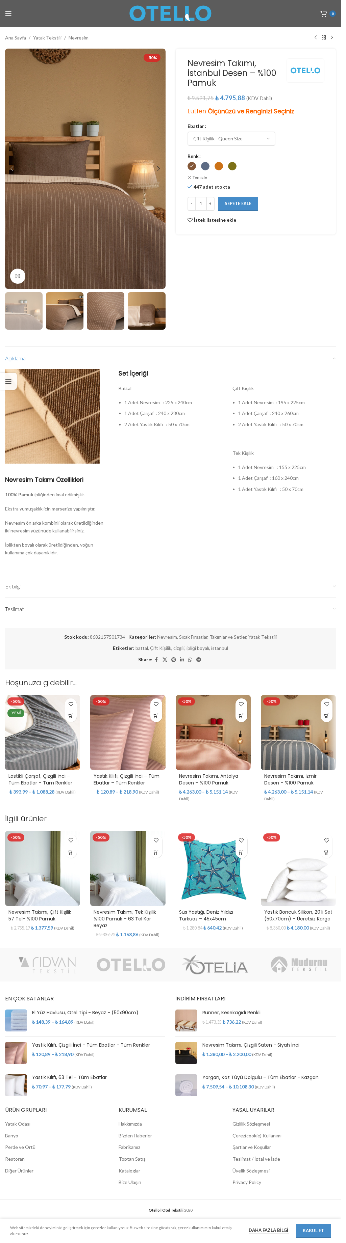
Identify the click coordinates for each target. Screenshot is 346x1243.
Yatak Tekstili (47, 37)
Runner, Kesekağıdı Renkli (231, 1013)
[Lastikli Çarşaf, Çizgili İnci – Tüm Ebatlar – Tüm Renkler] (42, 732)
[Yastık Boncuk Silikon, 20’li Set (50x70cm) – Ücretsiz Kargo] (298, 868)
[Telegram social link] (198, 659)
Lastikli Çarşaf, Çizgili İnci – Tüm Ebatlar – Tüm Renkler (40, 779)
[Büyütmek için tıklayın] (17, 276)
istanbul (219, 648)
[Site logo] (170, 13)
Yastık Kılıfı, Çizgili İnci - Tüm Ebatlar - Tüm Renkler (91, 1045)
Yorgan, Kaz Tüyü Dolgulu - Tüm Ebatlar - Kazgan (260, 1077)
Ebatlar (196, 126)
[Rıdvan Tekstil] (47, 965)
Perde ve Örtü (20, 1147)
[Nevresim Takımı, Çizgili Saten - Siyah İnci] (186, 1053)
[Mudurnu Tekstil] (299, 965)
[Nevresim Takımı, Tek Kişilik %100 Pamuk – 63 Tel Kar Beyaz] (127, 868)
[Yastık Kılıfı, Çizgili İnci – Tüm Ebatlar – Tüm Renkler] (127, 732)
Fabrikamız (129, 1147)
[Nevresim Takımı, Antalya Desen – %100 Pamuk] (213, 732)
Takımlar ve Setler (227, 637)
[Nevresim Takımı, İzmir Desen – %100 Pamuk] (298, 732)
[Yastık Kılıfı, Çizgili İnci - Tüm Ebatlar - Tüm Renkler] (16, 1053)
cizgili (178, 648)
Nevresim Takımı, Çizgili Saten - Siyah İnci (250, 1045)
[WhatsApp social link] (190, 659)
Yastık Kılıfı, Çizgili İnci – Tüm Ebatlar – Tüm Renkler (126, 779)
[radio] (192, 166)
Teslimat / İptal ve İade (256, 1159)
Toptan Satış (132, 1159)
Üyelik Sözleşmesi (251, 1170)
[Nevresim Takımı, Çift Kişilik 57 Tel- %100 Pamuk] (42, 868)
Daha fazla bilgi (269, 1230)
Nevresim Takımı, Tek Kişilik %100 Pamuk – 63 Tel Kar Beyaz (125, 919)
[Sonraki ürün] (332, 38)
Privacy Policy (246, 1182)
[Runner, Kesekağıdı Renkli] (186, 1020)
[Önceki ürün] (316, 38)
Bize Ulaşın (130, 1182)
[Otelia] (215, 965)
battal (141, 648)
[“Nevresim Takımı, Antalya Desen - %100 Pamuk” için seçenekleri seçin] (241, 716)
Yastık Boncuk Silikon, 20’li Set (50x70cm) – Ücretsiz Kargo (298, 915)
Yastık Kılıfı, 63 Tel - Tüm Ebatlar (69, 1077)
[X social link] (164, 659)
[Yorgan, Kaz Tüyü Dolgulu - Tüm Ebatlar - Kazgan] (186, 1085)
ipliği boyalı (198, 648)
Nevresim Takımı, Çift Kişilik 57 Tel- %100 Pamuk (39, 915)
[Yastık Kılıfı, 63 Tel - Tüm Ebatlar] (16, 1085)
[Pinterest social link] (173, 659)
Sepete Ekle (238, 203)
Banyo (11, 1135)
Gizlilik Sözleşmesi (251, 1124)
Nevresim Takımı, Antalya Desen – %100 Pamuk (208, 779)
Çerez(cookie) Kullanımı (256, 1135)
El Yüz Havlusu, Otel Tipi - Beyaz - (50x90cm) (85, 1013)
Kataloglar (129, 1170)
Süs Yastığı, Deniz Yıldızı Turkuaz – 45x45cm (206, 915)
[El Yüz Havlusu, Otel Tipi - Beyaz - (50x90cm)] (16, 1020)
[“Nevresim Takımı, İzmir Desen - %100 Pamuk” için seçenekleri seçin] (326, 716)
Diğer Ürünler (19, 1170)
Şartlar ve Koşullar (251, 1147)
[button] (12, 168)
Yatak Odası (17, 1124)
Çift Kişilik (160, 648)
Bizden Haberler (135, 1135)
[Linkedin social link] (182, 659)
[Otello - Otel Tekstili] (131, 965)
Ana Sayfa (15, 37)
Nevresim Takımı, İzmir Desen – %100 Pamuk (290, 779)
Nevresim (79, 37)
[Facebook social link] (156, 659)
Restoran (15, 1159)
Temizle (200, 177)
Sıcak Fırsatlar (193, 637)
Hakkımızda (130, 1124)
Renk (193, 156)
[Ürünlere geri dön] (324, 38)
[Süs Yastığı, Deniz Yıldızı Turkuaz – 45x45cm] (213, 868)
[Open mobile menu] (8, 13)
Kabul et (313, 1230)
